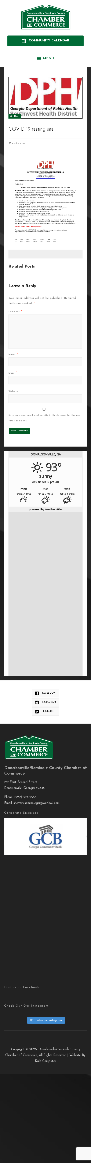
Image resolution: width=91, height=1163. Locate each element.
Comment (15, 311)
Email (12, 373)
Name (13, 354)
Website (13, 391)
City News (14, 116)
